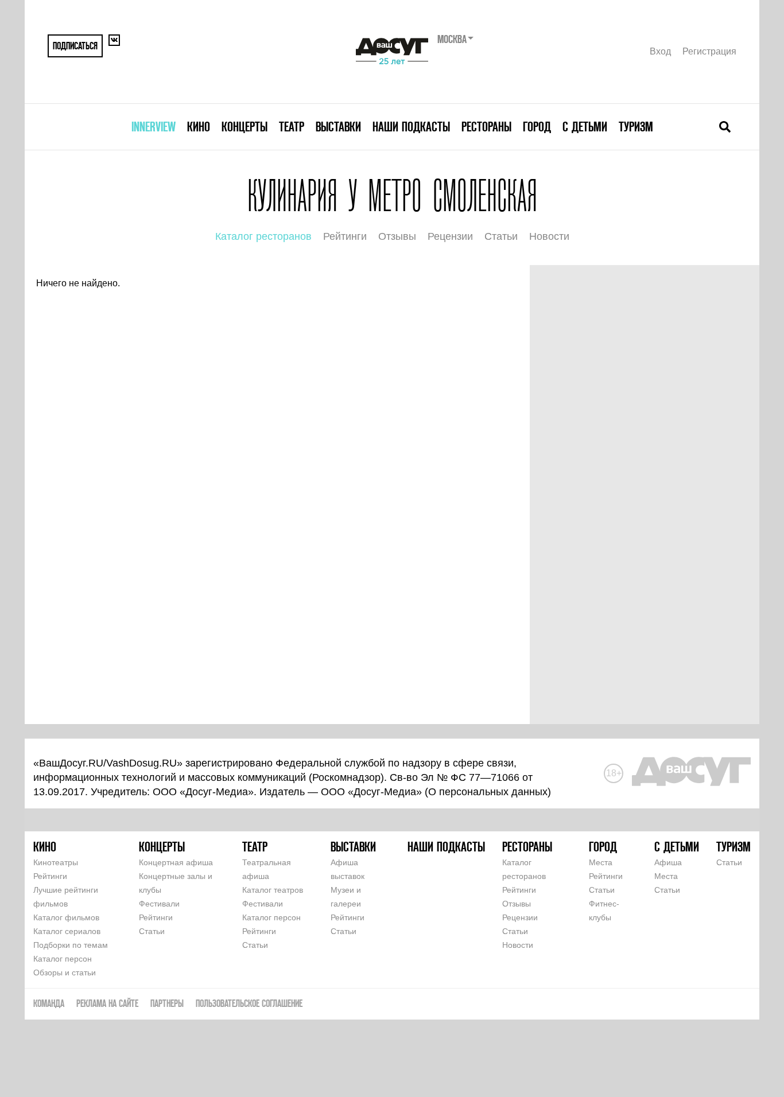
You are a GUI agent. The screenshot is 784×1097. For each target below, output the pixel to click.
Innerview (153, 126)
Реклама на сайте (107, 1003)
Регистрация (709, 51)
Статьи (501, 236)
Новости (549, 236)
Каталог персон (62, 958)
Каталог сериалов (66, 931)
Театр (291, 126)
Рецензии (450, 236)
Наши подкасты (411, 126)
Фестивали (159, 903)
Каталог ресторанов (263, 236)
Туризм (636, 126)
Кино (198, 126)
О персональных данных (488, 792)
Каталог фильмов (66, 917)
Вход (660, 51)
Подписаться (75, 45)
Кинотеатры (55, 862)
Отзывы (397, 236)
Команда (48, 1003)
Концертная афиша (176, 862)
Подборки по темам (70, 945)
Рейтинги (345, 236)
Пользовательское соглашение (249, 1003)
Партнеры (167, 1003)
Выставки (338, 126)
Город (537, 126)
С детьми (584, 126)
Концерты (244, 126)
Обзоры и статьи (64, 972)
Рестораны (486, 126)
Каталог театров (272, 889)
